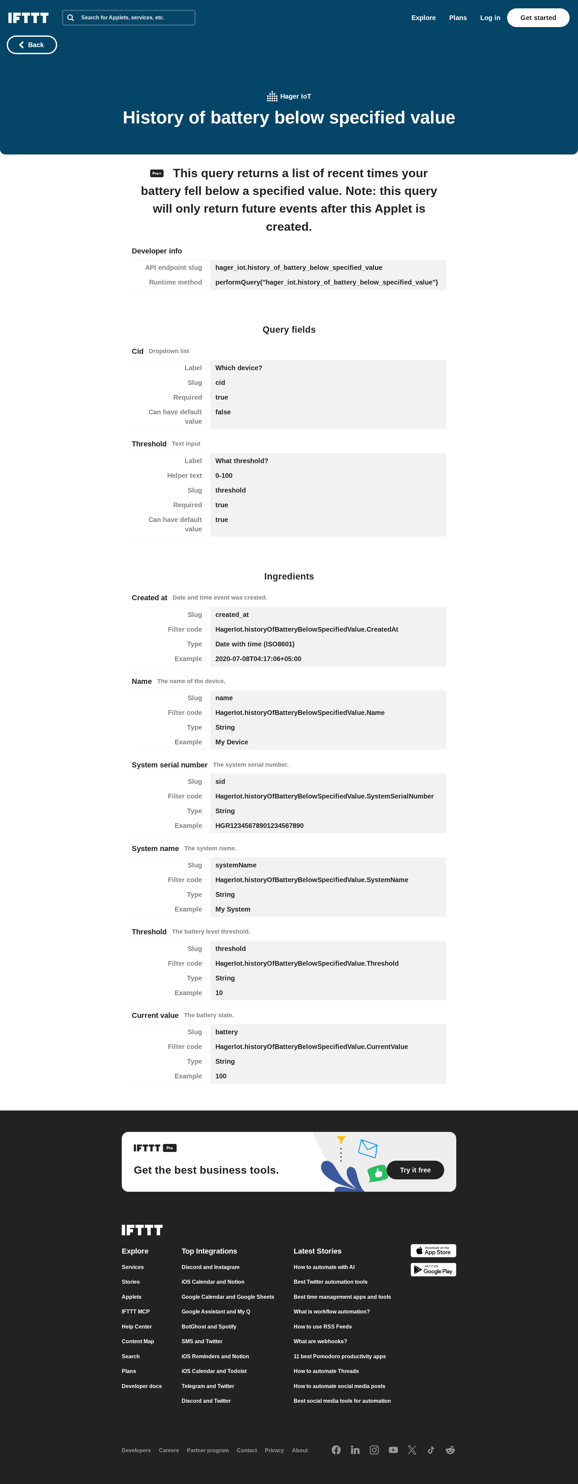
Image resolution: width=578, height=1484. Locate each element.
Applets (131, 1297)
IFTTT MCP (136, 1311)
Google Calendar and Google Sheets (228, 1297)
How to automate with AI (324, 1267)
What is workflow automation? (332, 1311)
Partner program (208, 1450)
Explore (423, 17)
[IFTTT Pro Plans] (157, 173)
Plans (458, 17)
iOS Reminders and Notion (215, 1356)
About (300, 1450)
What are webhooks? (320, 1341)
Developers (136, 1450)
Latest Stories (318, 1251)
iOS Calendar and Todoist (214, 1371)
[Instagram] (374, 1450)
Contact (247, 1450)
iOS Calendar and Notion (213, 1282)
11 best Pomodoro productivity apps (340, 1356)
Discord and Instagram (210, 1267)
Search (131, 1356)
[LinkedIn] (355, 1450)
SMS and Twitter (202, 1341)
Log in (490, 17)
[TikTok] (431, 1450)
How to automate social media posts (339, 1386)
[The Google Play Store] (433, 1271)
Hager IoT (295, 96)
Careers (169, 1450)
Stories (131, 1282)
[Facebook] (336, 1450)
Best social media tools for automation (342, 1401)
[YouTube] (393, 1450)
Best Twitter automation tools (331, 1282)
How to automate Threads (326, 1371)
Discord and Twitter (206, 1401)
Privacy (274, 1450)
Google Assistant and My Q (216, 1311)
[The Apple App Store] (433, 1252)
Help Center (137, 1327)
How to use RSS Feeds (323, 1327)
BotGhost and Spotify (209, 1327)
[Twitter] (412, 1450)
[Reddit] (450, 1450)
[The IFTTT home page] (28, 18)
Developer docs (142, 1386)
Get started (538, 17)
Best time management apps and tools (342, 1297)
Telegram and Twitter (208, 1386)
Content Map (138, 1341)
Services (133, 1267)
